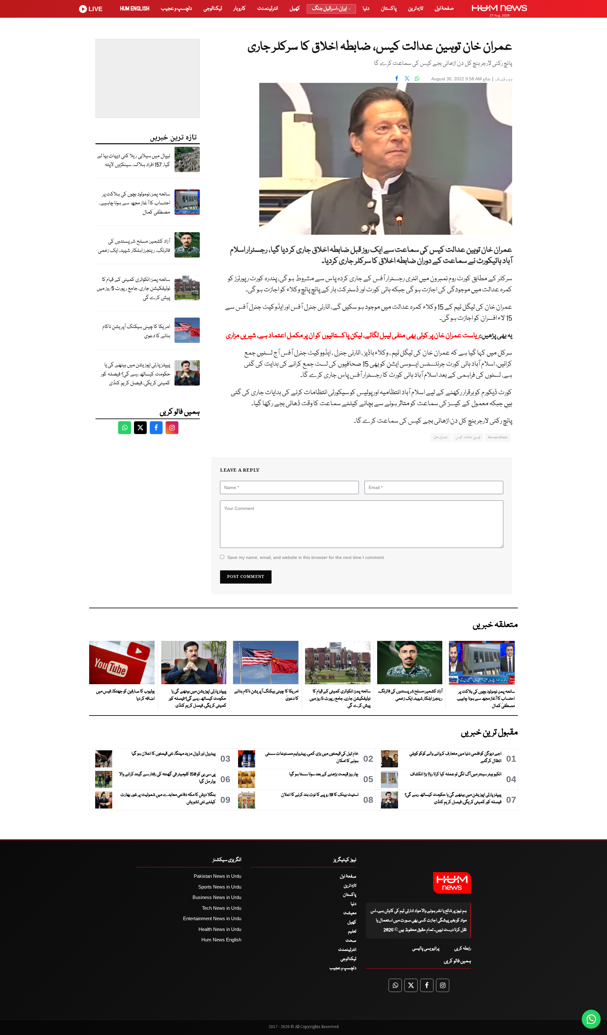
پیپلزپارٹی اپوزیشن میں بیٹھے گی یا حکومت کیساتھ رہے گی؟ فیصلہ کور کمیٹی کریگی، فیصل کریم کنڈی (135, 374)
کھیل (295, 9)
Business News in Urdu (217, 897)
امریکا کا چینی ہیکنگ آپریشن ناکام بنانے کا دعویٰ (136, 331)
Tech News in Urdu (221, 908)
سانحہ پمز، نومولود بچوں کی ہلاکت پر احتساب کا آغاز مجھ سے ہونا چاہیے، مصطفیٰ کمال (134, 203)
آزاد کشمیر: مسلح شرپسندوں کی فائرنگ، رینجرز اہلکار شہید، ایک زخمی (134, 246)
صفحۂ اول (444, 9)
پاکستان (388, 9)
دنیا (366, 9)
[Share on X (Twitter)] (407, 78)
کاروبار (240, 9)
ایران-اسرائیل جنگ (329, 9)
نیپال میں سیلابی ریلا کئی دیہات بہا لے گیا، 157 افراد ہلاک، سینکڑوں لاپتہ (133, 160)
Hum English (134, 9)
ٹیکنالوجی (213, 9)
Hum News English (221, 939)
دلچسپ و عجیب (176, 9)
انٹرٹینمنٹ (267, 9)
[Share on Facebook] (397, 78)
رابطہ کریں (462, 948)
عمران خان (440, 437)
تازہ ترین (415, 9)
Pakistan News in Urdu (217, 876)
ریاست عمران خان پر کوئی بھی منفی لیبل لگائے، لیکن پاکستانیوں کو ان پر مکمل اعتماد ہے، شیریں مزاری (353, 336)
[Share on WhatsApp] (417, 78)
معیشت (349, 913)
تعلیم (352, 931)
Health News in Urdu (220, 929)
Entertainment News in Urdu (212, 918)
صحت (351, 940)
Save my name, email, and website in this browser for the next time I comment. (306, 557)
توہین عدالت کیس (468, 437)
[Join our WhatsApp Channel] (591, 1019)
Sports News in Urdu (219, 886)
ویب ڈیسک (503, 80)
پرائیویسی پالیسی (425, 948)
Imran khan (497, 437)
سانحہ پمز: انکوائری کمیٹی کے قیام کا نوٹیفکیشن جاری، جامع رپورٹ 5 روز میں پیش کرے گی (133, 289)
